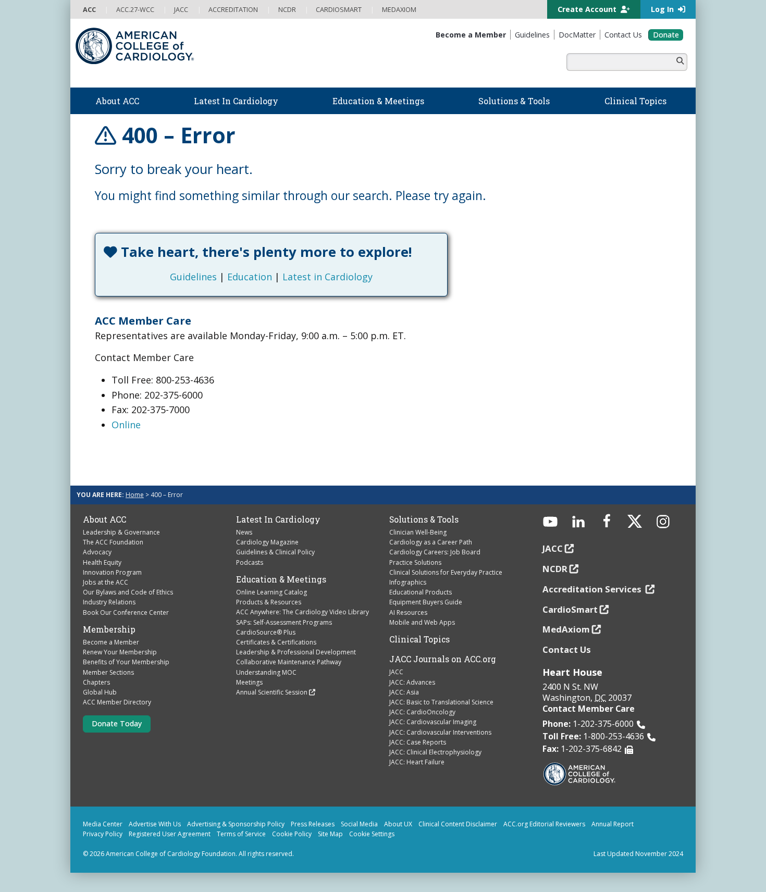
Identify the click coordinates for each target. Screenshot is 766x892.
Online (126, 424)
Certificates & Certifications (276, 642)
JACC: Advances (412, 682)
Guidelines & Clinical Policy (275, 552)
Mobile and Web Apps (422, 622)
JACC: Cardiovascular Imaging (432, 721)
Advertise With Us (155, 824)
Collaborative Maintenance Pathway (288, 662)
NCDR (554, 569)
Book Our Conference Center (126, 612)
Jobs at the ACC (105, 582)
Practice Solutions (415, 562)
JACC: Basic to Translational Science (441, 702)
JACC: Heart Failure (416, 762)
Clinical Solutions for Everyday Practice (445, 572)
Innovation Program (112, 572)
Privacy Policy (102, 833)
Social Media (359, 824)
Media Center (102, 824)
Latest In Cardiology (278, 519)
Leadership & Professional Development (296, 652)
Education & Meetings (281, 579)
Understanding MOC (266, 672)
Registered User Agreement (170, 833)
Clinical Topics (419, 639)
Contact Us (566, 649)
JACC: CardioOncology (422, 712)
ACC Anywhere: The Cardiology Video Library (302, 612)
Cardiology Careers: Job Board (434, 552)
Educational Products (420, 592)
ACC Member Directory (117, 702)
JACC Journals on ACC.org (442, 659)
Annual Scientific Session (271, 692)
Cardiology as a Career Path (430, 542)
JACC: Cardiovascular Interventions (440, 732)
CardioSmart (570, 609)
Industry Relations (109, 602)
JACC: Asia (404, 692)
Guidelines (193, 276)
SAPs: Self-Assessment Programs (284, 622)
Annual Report (612, 824)
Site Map (330, 833)
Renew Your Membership (120, 652)
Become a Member (111, 642)
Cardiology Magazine (267, 542)
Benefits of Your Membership (126, 662)
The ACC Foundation (113, 542)
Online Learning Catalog (271, 592)
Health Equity (102, 562)
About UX (398, 824)
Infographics (407, 582)
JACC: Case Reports (417, 742)
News (244, 532)
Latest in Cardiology (327, 276)
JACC (396, 671)
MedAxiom (566, 629)
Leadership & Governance (121, 532)
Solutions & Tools (424, 519)
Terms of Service (241, 833)
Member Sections (108, 672)
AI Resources (408, 612)
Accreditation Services (593, 589)
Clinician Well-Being (418, 532)
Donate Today (117, 723)
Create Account (588, 9)
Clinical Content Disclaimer (457, 824)
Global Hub (100, 692)
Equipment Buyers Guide (425, 602)
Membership (109, 629)
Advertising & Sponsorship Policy (236, 824)
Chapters (96, 682)
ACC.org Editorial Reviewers (544, 824)
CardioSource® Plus (265, 632)
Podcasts (249, 562)
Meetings (249, 682)
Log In (663, 9)
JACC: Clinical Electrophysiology (435, 752)
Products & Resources (268, 602)
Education (249, 276)
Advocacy (97, 552)
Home (135, 494)
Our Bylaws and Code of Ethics (128, 592)
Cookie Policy (292, 833)
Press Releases (313, 824)
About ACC (104, 519)
